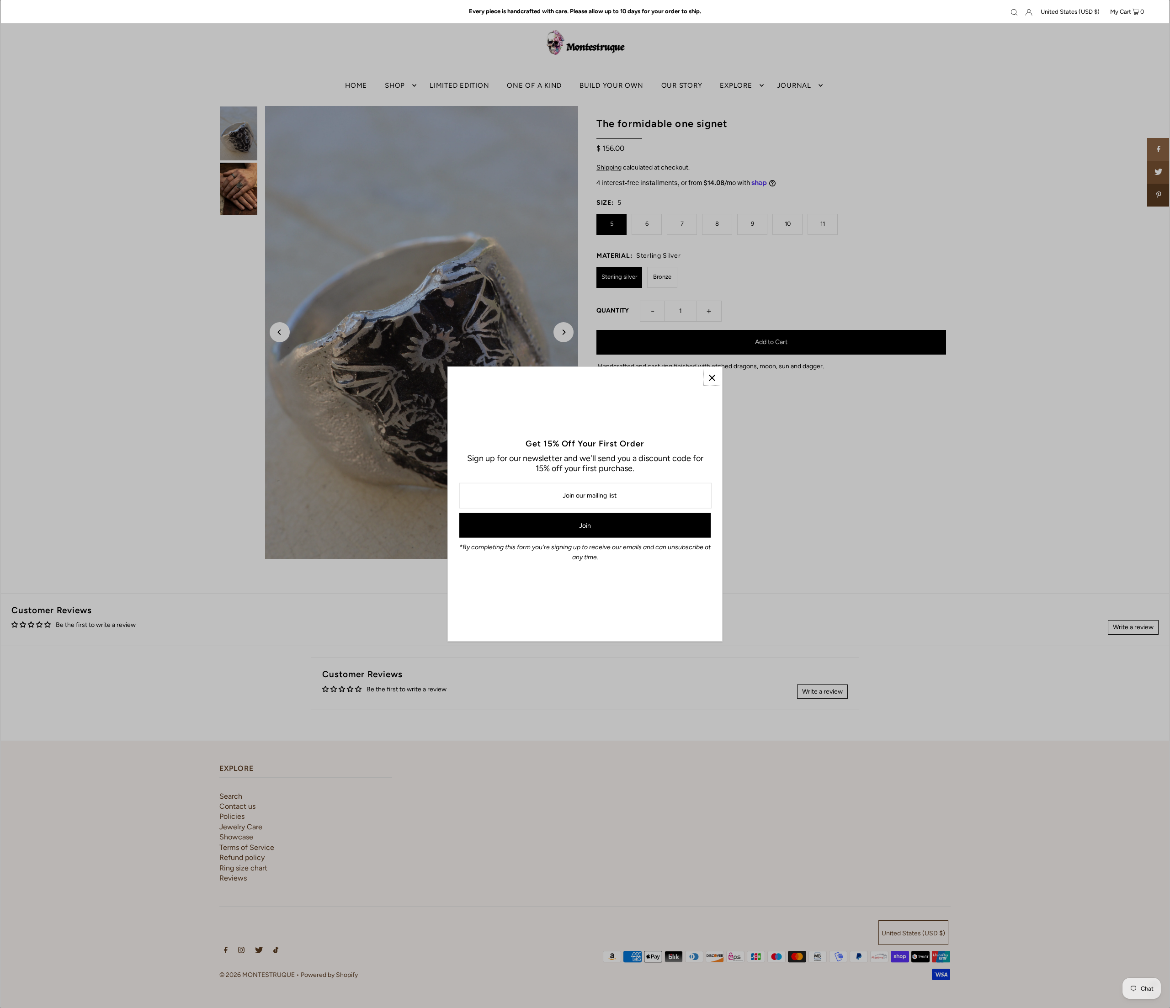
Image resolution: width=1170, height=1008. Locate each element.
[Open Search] (1014, 11)
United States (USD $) (1070, 11)
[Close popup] (712, 377)
